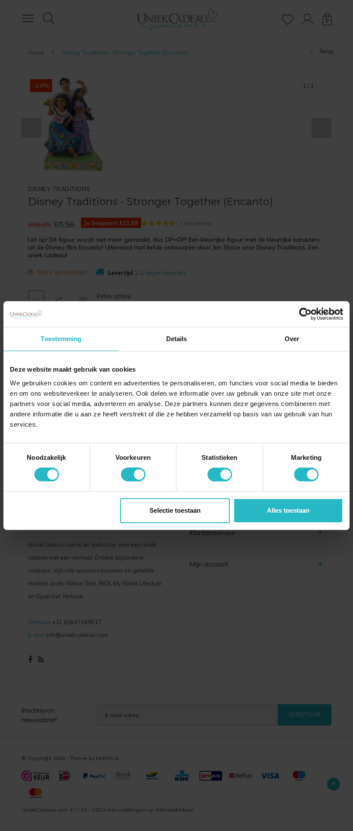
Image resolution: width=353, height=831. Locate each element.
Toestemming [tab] (60, 338)
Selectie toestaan (175, 510)
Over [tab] (292, 338)
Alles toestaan (288, 510)
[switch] (133, 474)
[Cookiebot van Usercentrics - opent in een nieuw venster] (305, 314)
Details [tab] (176, 338)
